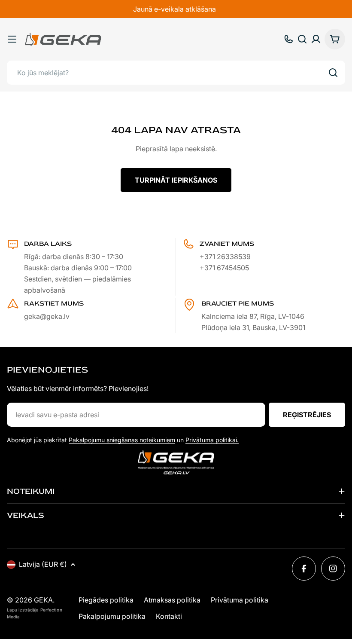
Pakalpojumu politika (112, 616)
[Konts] (316, 39)
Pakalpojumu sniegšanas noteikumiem (122, 439)
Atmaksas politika (172, 600)
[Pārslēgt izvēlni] (12, 39)
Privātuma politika (239, 600)
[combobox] (176, 73)
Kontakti (169, 616)
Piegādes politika (106, 600)
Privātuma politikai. (212, 439)
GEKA (43, 600)
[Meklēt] (333, 72)
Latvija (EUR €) (43, 564)
